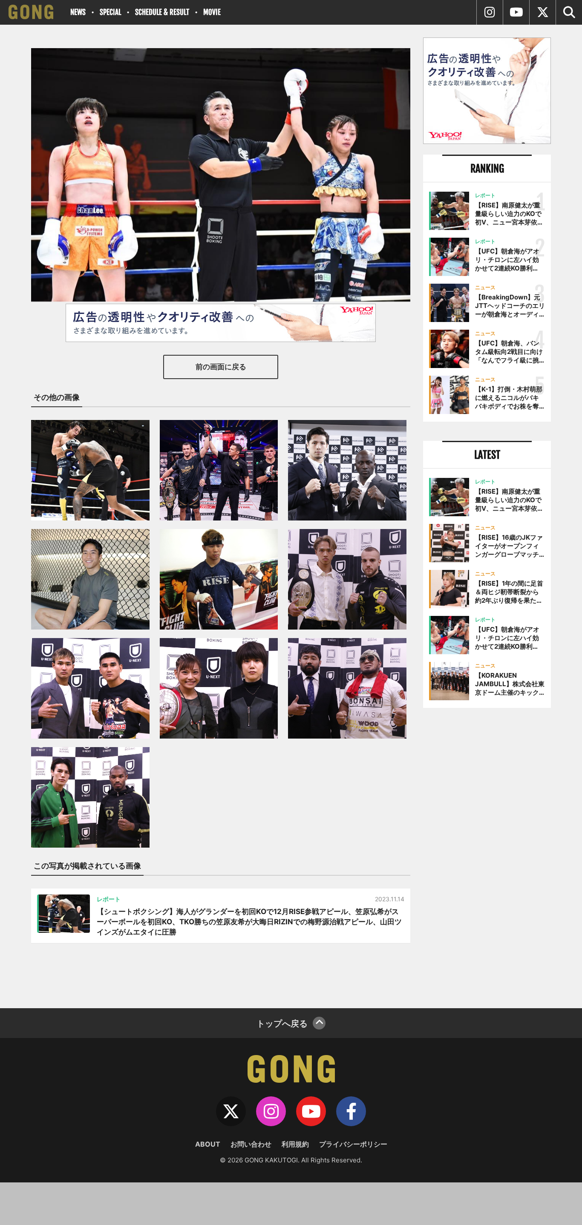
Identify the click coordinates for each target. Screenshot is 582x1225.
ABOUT (207, 1144)
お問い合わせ (250, 1144)
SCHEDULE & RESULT (162, 12)
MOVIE (212, 12)
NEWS (78, 12)
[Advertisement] (487, 855)
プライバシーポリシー (353, 1144)
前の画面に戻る (221, 366)
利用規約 (295, 1144)
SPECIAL (110, 12)
